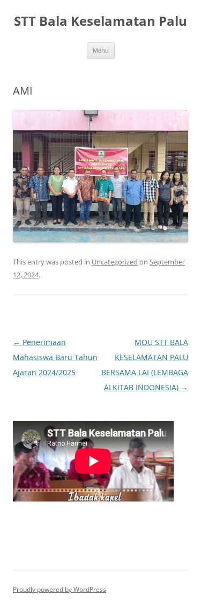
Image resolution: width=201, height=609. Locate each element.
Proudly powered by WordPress (59, 589)
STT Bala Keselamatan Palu (100, 21)
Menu (101, 50)
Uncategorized (115, 262)
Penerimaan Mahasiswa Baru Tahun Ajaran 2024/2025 (55, 357)
